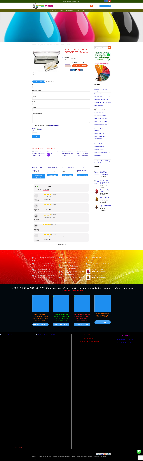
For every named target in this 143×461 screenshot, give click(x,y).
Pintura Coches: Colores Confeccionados (100, 137)
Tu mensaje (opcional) (37, 113)
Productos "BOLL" (99, 146)
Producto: (34, 101)
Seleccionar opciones (38, 176)
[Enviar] (91, 6)
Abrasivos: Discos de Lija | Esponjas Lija (100, 90)
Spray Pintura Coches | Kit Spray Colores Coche (102, 161)
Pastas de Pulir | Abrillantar (100, 118)
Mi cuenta (39, 456)
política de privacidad (54, 125)
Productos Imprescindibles (67, 10)
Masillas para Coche (99, 112)
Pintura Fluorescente (99, 141)
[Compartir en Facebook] (71, 70)
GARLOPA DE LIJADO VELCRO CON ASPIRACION (37, 169)
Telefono (34, 96)
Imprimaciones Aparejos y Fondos (102, 102)
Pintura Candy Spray (99, 133)
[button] (105, 6)
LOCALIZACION (53, 456)
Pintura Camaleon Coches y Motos (101, 125)
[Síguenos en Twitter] (107, 1)
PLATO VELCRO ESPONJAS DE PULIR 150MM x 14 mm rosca (82, 169)
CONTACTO (45, 456)
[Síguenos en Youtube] (109, 1)
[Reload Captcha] (39, 129)
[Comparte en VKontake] (81, 70)
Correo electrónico (36, 90)
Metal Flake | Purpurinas (100, 115)
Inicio (51, 10)
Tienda (57, 10)
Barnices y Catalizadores (100, 93)
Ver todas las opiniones (61, 244)
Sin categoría (97, 155)
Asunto (34, 107)
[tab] (38, 189)
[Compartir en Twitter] (73, 70)
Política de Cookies (93, 456)
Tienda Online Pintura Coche (125, 342)
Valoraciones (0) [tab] (50, 81)
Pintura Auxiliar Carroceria (100, 121)
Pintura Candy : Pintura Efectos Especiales (101, 129)
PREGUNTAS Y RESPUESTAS (82, 10)
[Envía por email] (76, 70)
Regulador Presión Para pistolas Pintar (52, 168)
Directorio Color (98, 96)
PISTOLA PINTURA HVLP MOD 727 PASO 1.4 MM (68, 168)
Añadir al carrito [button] (52, 175)
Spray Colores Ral (98, 158)
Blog (91, 10)
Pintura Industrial (98, 143)
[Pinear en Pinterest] (79, 70)
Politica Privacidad (82, 456)
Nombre (34, 84)
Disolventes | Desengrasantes (101, 99)
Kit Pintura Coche (98, 105)
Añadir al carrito (80, 65)
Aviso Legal (103, 456)
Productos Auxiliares (99, 149)
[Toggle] (110, 97)
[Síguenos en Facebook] (105, 1)
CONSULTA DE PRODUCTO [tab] (39, 81)
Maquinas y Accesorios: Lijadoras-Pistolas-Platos (54, 45)
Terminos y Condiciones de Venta (67, 456)
